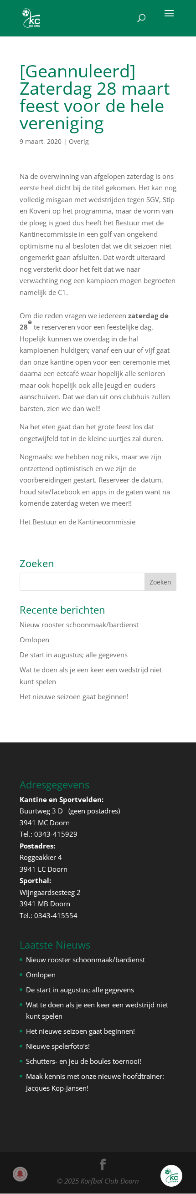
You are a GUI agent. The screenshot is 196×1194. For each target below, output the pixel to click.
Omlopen (34, 639)
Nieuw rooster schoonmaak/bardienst (79, 624)
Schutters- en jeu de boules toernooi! (83, 1061)
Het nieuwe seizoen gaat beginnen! (74, 696)
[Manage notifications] (20, 1174)
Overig (79, 141)
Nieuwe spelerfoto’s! (58, 1046)
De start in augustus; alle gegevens (74, 654)
